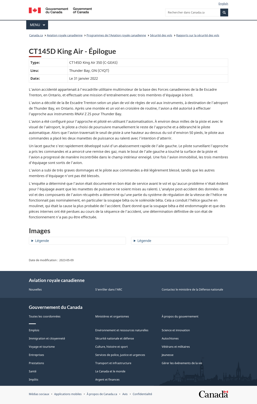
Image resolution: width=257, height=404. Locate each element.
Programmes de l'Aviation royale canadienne (116, 35)
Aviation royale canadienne (65, 35)
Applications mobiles (68, 394)
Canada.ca (36, 35)
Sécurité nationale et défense (114, 338)
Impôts (33, 379)
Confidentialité (142, 394)
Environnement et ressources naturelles (121, 330)
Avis (125, 394)
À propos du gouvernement (180, 316)
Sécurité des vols (161, 35)
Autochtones (170, 338)
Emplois (34, 330)
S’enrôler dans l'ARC (108, 289)
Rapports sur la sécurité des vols (197, 35)
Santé (32, 371)
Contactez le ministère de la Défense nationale (192, 289)
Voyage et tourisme (42, 347)
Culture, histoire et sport (111, 347)
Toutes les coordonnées (44, 316)
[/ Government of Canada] (60, 11)
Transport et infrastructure (113, 363)
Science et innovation (176, 330)
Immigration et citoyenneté (47, 338)
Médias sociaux (39, 394)
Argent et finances (107, 379)
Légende (42, 240)
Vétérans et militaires (176, 347)
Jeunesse (167, 355)
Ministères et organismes (112, 316)
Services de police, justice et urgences (120, 355)
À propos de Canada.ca (102, 394)
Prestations (36, 363)
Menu (39, 24)
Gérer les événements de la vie (182, 363)
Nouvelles (35, 289)
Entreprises (36, 355)
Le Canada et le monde (110, 371)
